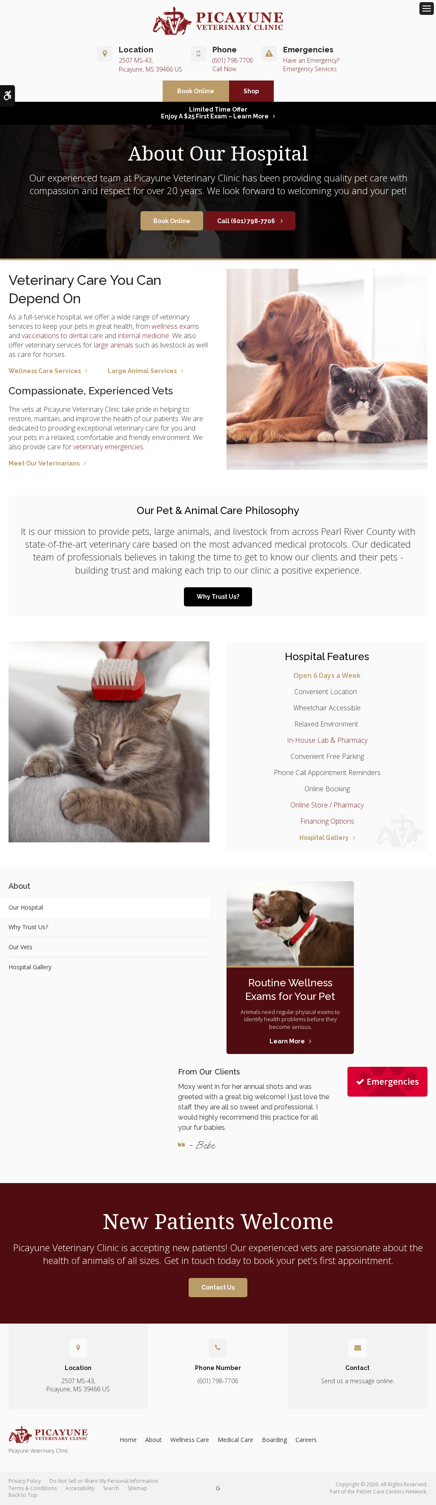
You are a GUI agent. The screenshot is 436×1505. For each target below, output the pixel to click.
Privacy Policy (25, 1481)
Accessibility (80, 1488)
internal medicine (143, 335)
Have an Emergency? (311, 60)
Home (128, 1440)
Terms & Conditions (33, 1488)
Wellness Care (189, 1440)
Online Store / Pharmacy (327, 805)
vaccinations (40, 335)
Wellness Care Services (45, 371)
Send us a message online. (357, 1381)
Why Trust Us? (218, 596)
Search (111, 1488)
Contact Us (218, 1287)
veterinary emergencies (108, 446)
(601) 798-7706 (232, 60)
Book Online (195, 91)
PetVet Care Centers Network (391, 1491)
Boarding (274, 1440)
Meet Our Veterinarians (44, 463)
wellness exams (175, 326)
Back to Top (23, 1495)
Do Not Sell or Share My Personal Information (103, 1481)
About (153, 1440)
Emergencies (393, 1081)
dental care (86, 335)
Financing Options (327, 821)
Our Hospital (26, 907)
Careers (306, 1440)
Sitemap (137, 1488)
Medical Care (235, 1440)
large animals (113, 345)
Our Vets (20, 947)
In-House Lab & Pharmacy (327, 740)
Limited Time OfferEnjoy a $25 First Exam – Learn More (215, 113)
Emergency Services (310, 69)
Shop (251, 91)
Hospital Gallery (324, 837)
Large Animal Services (142, 371)
